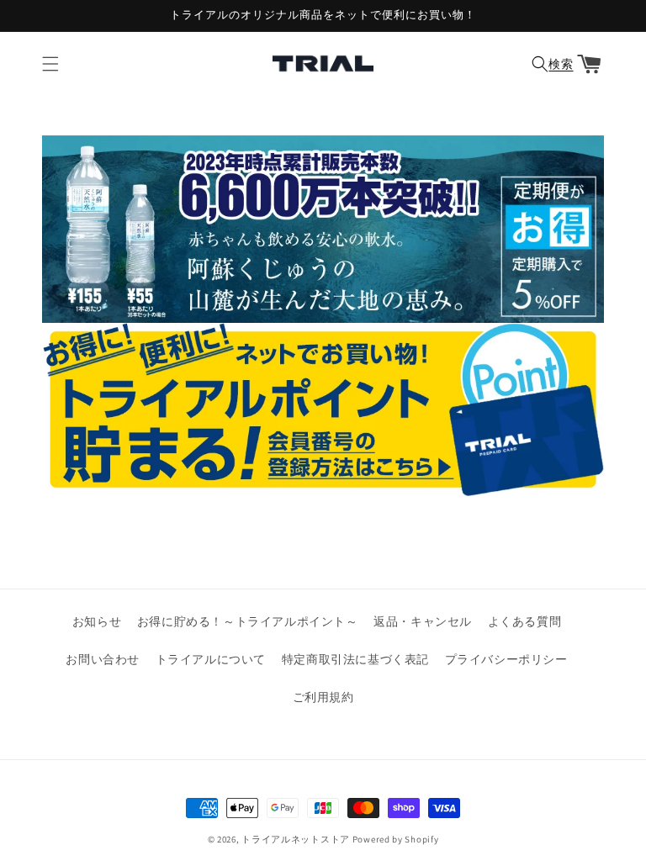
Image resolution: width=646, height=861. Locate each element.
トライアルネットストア (295, 839)
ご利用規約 (323, 697)
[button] (50, 63)
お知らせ (96, 621)
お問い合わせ (103, 659)
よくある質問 (525, 621)
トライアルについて (211, 659)
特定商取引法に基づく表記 (355, 659)
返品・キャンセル (422, 621)
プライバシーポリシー (506, 659)
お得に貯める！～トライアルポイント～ (247, 621)
